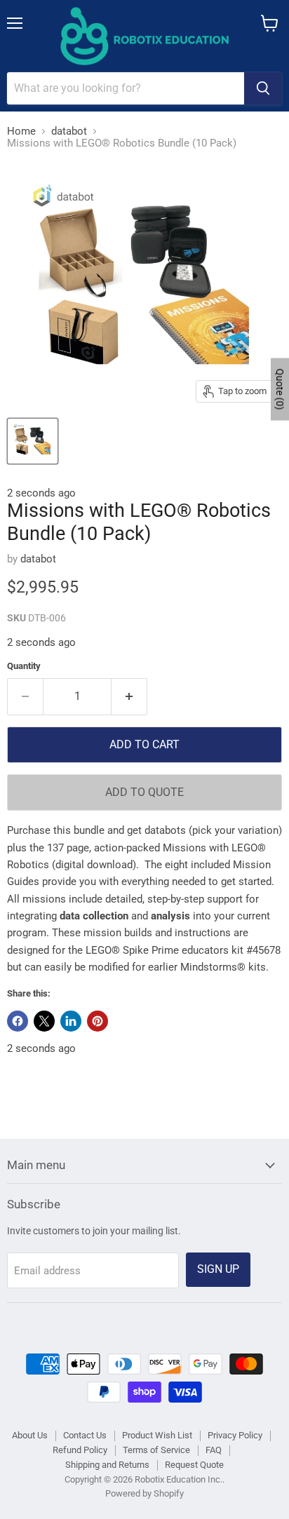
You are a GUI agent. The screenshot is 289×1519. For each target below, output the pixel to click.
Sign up (218, 1269)
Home (21, 131)
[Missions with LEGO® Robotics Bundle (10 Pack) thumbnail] (33, 441)
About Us (30, 1435)
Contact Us (85, 1435)
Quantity (24, 666)
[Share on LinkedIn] (70, 1021)
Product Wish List (157, 1435)
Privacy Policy (235, 1435)
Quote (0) (279, 389)
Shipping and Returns (107, 1464)
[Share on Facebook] (17, 1021)
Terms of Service (156, 1450)
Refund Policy (80, 1450)
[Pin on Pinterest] (97, 1021)
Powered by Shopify (144, 1493)
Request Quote (194, 1464)
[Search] (263, 88)
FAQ (214, 1450)
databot (69, 131)
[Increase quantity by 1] (129, 696)
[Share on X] (44, 1021)
